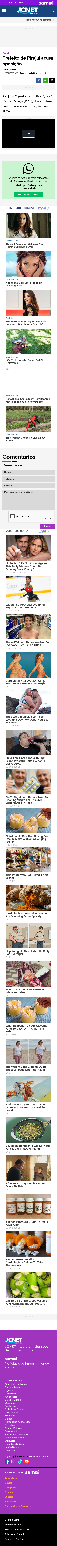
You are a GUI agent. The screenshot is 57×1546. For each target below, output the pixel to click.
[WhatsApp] (45, 80)
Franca (9, 1492)
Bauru (8, 1482)
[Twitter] (52, 80)
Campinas (10, 1487)
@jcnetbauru (20, 1456)
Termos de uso (13, 1524)
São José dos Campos (18, 1506)
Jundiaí (9, 1496)
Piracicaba (11, 1501)
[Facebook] (38, 80)
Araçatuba (11, 1478)
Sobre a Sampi (12, 1519)
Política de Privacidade (17, 1529)
